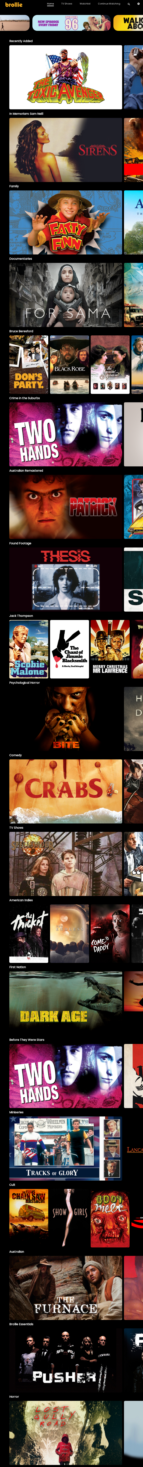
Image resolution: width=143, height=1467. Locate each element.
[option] (65, 77)
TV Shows (66, 3)
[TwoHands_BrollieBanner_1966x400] (71, 29)
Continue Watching (109, 3)
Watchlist (85, 3)
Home (50, 3)
